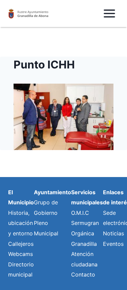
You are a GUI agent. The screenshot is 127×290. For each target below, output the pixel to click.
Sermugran (85, 223)
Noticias (113, 233)
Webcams (20, 254)
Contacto (83, 274)
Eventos (113, 243)
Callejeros (21, 243)
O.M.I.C (80, 212)
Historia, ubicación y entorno (20, 223)
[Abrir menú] (109, 13)
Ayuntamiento (52, 192)
